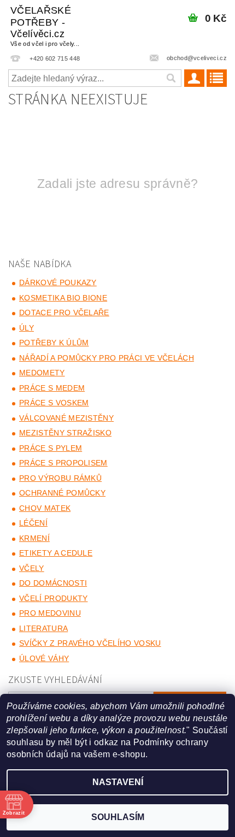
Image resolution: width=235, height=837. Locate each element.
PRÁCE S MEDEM (52, 388)
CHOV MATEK (44, 508)
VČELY (31, 568)
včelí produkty (53, 598)
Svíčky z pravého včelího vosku (90, 643)
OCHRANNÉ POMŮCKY (62, 492)
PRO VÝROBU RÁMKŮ (60, 478)
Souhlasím (117, 817)
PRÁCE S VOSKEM (54, 402)
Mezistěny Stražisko (65, 432)
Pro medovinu (50, 613)
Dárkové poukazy (58, 282)
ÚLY (26, 327)
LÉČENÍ (33, 522)
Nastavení (117, 782)
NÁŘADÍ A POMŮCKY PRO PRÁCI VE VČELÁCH (106, 357)
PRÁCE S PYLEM (50, 448)
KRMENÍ (34, 538)
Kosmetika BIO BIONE (63, 297)
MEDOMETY (42, 372)
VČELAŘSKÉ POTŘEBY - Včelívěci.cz (44, 26)
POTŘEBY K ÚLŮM (54, 342)
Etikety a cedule (55, 553)
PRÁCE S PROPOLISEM (63, 462)
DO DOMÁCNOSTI (53, 583)
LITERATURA (43, 628)
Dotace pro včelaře (64, 312)
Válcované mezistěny (66, 418)
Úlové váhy (44, 658)
